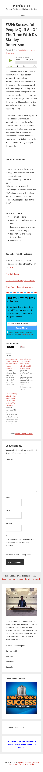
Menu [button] (23, 15)
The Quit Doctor (12, 274)
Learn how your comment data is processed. (21, 579)
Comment (10, 459)
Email (8, 510)
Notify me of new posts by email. (18, 554)
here (11, 267)
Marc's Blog (21, 5)
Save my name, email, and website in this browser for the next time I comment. (20, 542)
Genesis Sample (24, 762)
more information (27, 334)
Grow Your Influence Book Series (19, 287)
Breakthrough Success (24, 433)
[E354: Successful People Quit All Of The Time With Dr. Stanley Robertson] (13, 372)
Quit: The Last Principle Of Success (20, 280)
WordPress (23, 764)
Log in (31, 764)
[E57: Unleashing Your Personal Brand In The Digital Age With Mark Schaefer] (27, 374)
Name (8, 497)
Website (9, 523)
